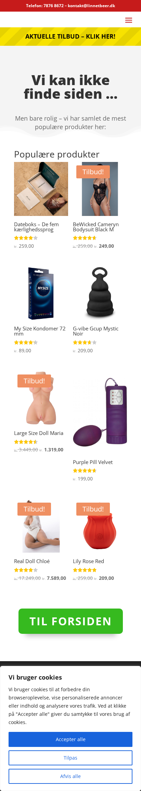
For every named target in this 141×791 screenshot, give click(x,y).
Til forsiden (70, 621)
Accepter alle (71, 739)
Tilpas (70, 757)
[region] (70, 728)
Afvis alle (70, 776)
